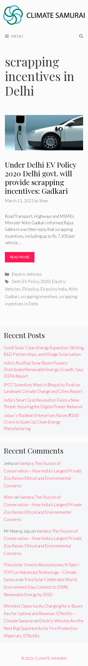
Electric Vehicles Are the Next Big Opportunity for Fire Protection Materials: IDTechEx (43, 628)
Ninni (9, 497)
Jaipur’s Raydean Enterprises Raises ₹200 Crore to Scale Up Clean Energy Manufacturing (41, 422)
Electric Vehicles (26, 274)
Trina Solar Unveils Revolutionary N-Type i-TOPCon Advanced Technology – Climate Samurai (42, 572)
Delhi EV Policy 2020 (30, 281)
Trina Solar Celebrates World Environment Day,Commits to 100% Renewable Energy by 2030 (40, 587)
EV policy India (53, 289)
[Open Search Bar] (81, 36)
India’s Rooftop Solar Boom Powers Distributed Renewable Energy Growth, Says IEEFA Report (43, 369)
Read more (20, 257)
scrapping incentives (39, 296)
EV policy (30, 289)
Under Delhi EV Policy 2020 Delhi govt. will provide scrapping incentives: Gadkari (40, 178)
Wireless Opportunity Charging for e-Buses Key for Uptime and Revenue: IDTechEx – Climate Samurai (43, 613)
